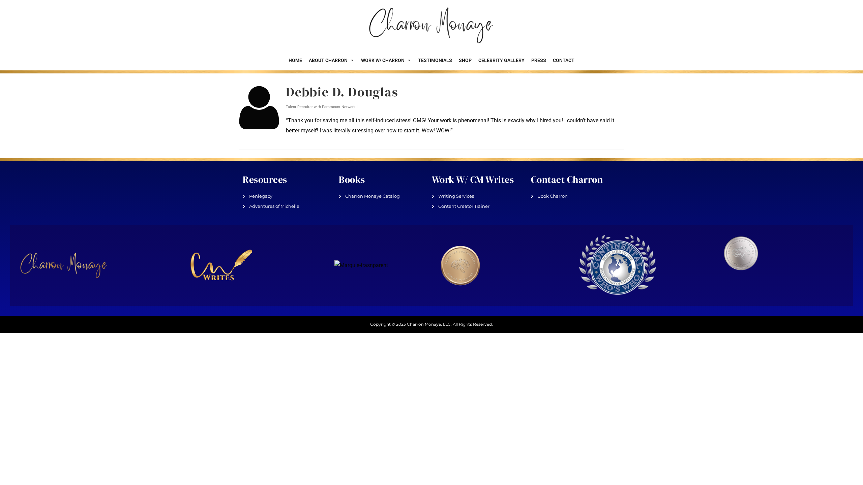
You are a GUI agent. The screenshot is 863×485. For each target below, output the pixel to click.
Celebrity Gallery (501, 60)
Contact (563, 60)
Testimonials (435, 60)
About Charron (328, 60)
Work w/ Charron (383, 60)
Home (295, 60)
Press (538, 60)
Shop (465, 60)
